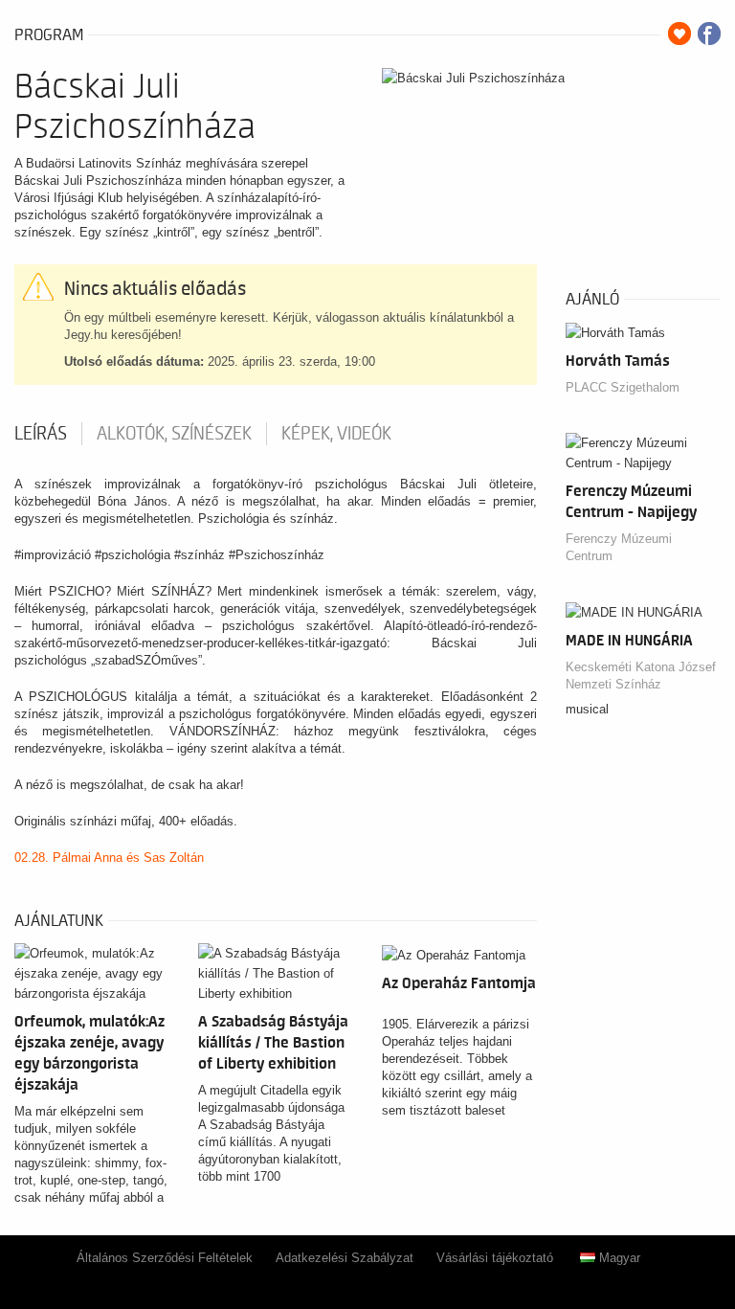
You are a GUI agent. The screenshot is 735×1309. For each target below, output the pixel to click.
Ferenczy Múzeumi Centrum (619, 547)
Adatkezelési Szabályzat (344, 1258)
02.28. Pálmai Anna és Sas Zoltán (109, 857)
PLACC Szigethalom (622, 387)
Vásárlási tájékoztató (494, 1258)
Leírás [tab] (40, 433)
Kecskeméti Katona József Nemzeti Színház (641, 675)
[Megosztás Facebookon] (709, 33)
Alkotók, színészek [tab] (174, 433)
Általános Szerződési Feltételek (165, 1258)
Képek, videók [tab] (336, 433)
